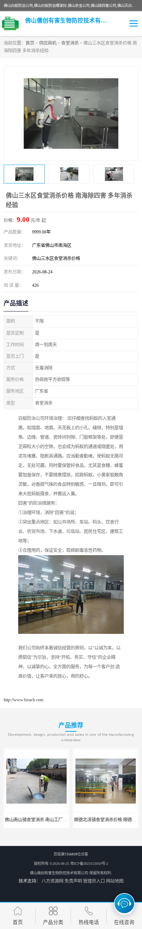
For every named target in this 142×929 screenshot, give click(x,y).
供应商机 (47, 43)
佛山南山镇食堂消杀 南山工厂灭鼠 (38, 819)
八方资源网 (52, 881)
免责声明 (73, 881)
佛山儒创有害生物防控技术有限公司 (59, 873)
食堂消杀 (70, 43)
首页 (29, 43)
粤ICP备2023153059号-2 (89, 864)
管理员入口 (94, 881)
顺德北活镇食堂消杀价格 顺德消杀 (107, 819)
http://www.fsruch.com (23, 699)
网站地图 (114, 881)
